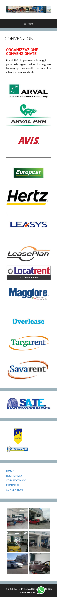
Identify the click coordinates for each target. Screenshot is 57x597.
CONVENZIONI (15, 489)
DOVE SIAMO (14, 476)
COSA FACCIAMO (16, 480)
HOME (10, 471)
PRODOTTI (12, 485)
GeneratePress (28, 592)
